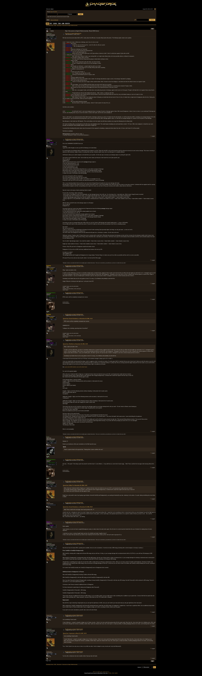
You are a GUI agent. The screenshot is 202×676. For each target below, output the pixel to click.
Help (51, 23)
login (51, 11)
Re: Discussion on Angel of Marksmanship (74, 139)
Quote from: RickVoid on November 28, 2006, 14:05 (75, 344)
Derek (47, 437)
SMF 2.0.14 (95, 671)
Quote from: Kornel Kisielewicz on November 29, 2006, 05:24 (77, 506)
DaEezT (48, 139)
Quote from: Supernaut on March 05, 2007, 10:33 (74, 633)
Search (55, 23)
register (55, 11)
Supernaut (49, 615)
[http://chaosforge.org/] (48, 311)
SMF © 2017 (100, 671)
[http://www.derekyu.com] (48, 457)
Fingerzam (49, 33)
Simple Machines (106, 671)
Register (67, 23)
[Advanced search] (135, 19)
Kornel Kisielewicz (51, 292)
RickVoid (48, 265)
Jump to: (139, 667)
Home (47, 23)
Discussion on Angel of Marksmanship (73, 33)
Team (59, 23)
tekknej (48, 502)
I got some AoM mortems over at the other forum (76, 367)
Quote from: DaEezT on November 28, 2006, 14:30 (75, 485)
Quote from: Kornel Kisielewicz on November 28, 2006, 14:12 (77, 318)
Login (63, 23)
